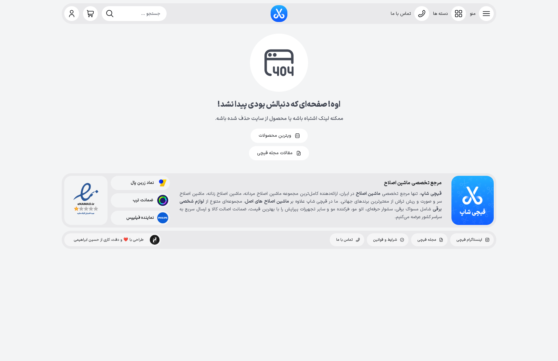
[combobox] (134, 13)
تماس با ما (401, 13)
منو (473, 13)
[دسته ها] (458, 13)
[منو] (486, 13)
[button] (71, 13)
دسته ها (440, 13)
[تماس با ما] (421, 13)
